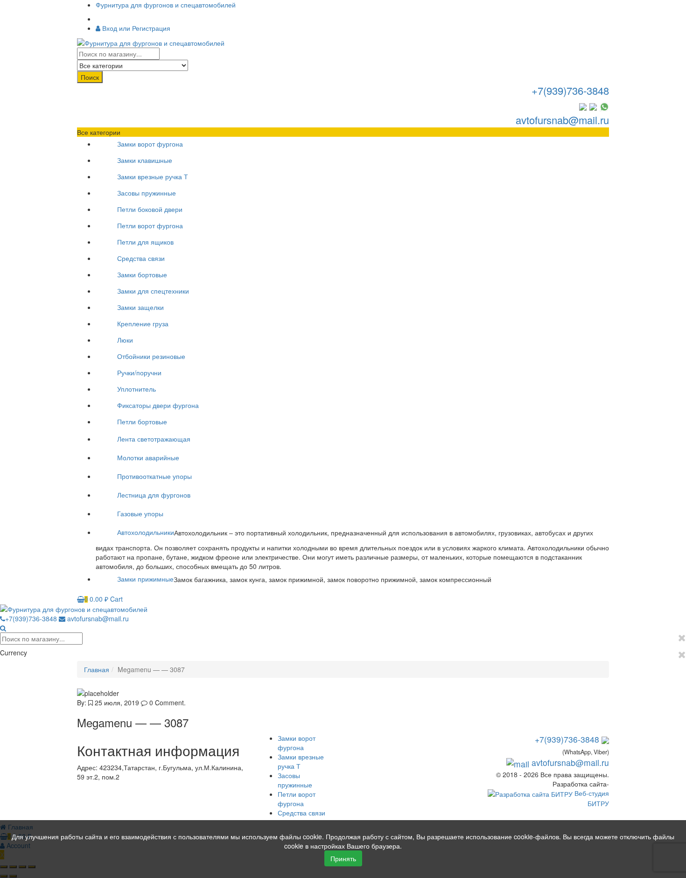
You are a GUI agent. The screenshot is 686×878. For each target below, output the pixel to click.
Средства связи (141, 258)
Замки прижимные (145, 578)
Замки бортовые (142, 274)
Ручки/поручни (139, 372)
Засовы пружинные (146, 192)
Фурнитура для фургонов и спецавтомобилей (166, 4)
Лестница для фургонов (153, 494)
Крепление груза (142, 323)
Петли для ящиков (145, 241)
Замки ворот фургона (150, 143)
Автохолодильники (145, 532)
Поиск (90, 77)
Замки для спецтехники (153, 290)
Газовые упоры (140, 513)
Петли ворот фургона (150, 225)
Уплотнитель (136, 388)
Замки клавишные (144, 160)
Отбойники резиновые (151, 356)
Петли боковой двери (149, 209)
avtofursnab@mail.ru (562, 119)
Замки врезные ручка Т (152, 176)
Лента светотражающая (153, 438)
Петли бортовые (142, 421)
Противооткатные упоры (154, 476)
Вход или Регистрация (135, 28)
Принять (343, 858)
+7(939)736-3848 (570, 90)
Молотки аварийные (148, 457)
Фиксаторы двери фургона (158, 405)
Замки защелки (140, 307)
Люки (125, 339)
